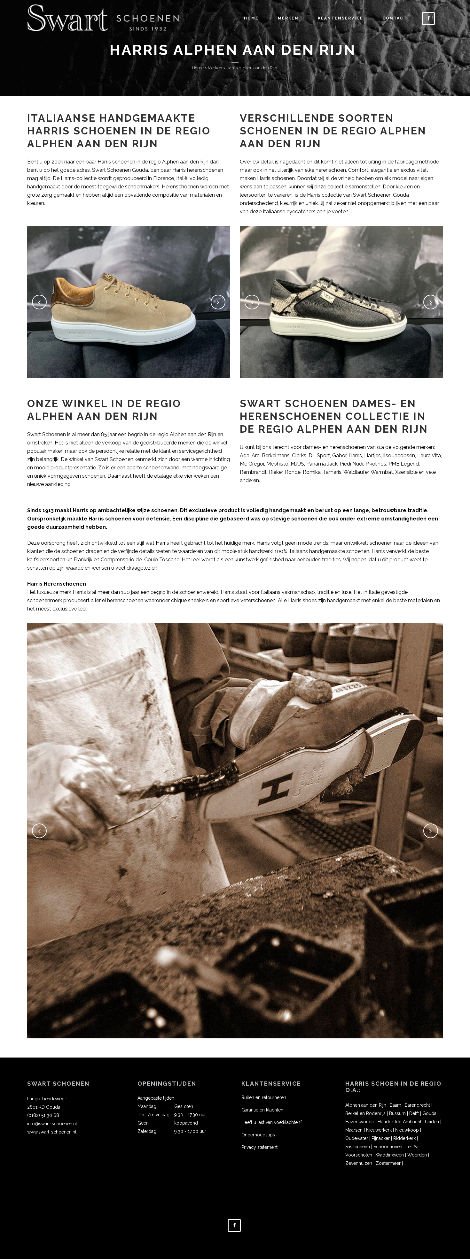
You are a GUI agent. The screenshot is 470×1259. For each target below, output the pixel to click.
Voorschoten (358, 1154)
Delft (414, 1113)
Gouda (429, 1113)
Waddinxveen (390, 1154)
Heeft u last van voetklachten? (271, 1122)
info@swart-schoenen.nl (52, 1123)
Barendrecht (417, 1105)
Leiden (432, 1121)
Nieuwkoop (407, 1130)
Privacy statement (259, 1147)
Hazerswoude (359, 1121)
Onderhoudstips (258, 1134)
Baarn (395, 1105)
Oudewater (356, 1138)
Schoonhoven (387, 1146)
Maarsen (354, 1130)
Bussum (397, 1113)
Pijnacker (381, 1138)
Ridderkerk (404, 1138)
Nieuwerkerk (379, 1130)
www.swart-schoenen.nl (51, 1131)
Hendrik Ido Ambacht (399, 1121)
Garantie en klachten (262, 1109)
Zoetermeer (388, 1163)
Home (198, 67)
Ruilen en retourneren (263, 1097)
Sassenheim (357, 1146)
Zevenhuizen (358, 1163)
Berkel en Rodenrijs (365, 1113)
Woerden (417, 1154)
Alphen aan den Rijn (365, 1105)
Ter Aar (413, 1146)
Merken (215, 67)
